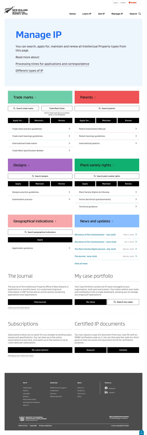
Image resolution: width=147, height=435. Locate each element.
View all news (81, 263)
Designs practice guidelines (25, 192)
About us (80, 388)
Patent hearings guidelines (92, 136)
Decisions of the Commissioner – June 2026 (104, 242)
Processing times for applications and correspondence (52, 64)
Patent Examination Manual (92, 129)
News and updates (95, 221)
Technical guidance (88, 206)
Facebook (112, 388)
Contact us (81, 390)
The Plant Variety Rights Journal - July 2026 (104, 249)
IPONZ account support (58, 388)
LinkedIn (112, 392)
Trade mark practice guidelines (27, 129)
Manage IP (117, 13)
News (79, 396)
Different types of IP (29, 70)
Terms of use (22, 426)
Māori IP (26, 405)
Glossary (53, 393)
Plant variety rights (95, 165)
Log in (115, 3)
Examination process (22, 199)
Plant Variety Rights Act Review (94, 192)
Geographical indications (33, 221)
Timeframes (54, 390)
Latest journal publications (19, 307)
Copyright (26, 393)
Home (72, 13)
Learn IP (86, 13)
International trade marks (24, 143)
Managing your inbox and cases (21, 355)
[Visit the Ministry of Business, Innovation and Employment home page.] (33, 420)
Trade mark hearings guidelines (27, 136)
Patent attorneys (56, 396)
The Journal (81, 393)
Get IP (101, 13)
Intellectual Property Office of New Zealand (16, 10)
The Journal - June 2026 (104, 256)
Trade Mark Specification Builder (28, 150)
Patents (86, 97)
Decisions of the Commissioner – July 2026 (104, 234)
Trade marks (23, 97)
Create (123, 3)
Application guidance (22, 248)
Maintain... (40, 120)
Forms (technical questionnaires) (95, 199)
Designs (19, 165)
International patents (89, 143)
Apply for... (18, 120)
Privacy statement (45, 426)
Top (141, 433)
